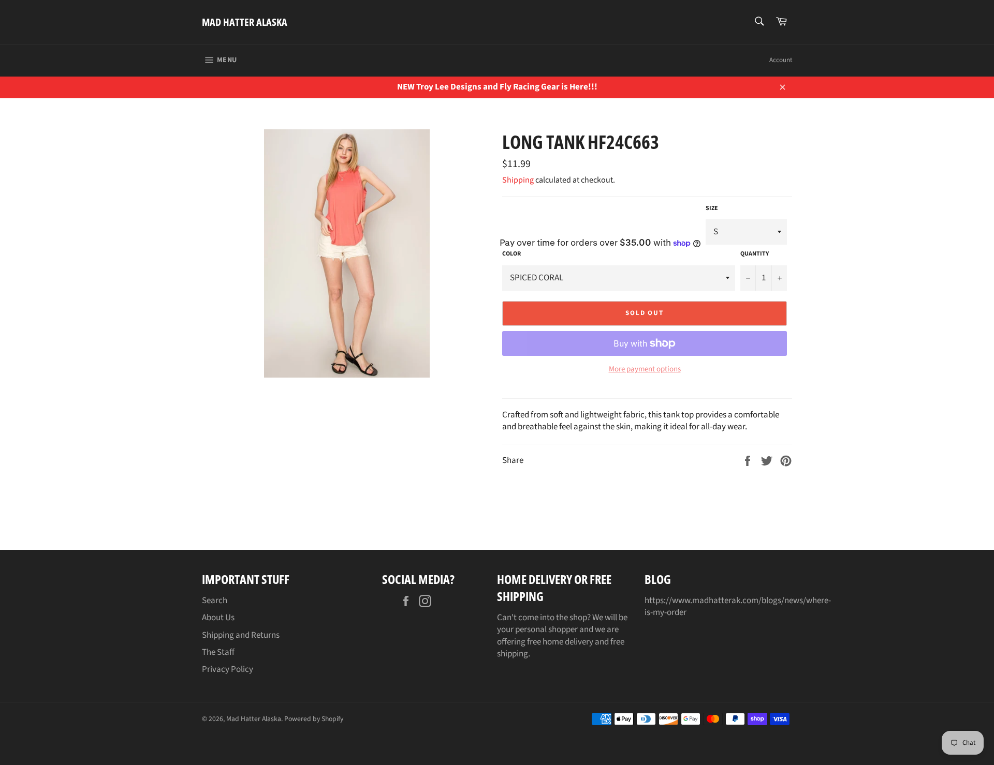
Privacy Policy (227, 669)
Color (511, 254)
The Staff (218, 652)
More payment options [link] (645, 369)
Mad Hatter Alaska (244, 22)
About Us (218, 617)
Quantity (754, 254)
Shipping (518, 180)
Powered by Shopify (313, 719)
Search (214, 600)
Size (712, 208)
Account (780, 60)
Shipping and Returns (241, 635)
